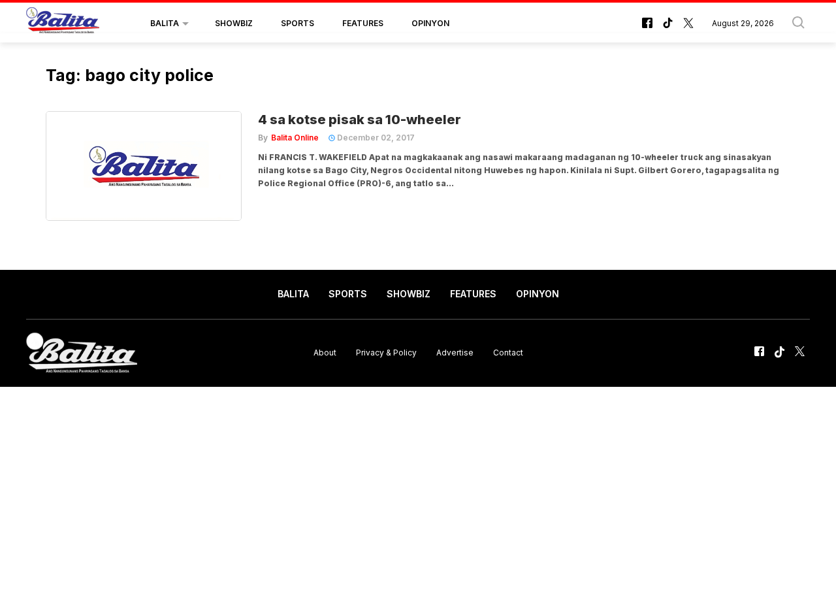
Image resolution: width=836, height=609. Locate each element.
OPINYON (430, 23)
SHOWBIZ (234, 23)
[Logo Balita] (62, 23)
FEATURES (362, 23)
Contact (508, 352)
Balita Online (295, 137)
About (325, 352)
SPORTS (297, 23)
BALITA (164, 23)
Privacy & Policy (386, 352)
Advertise (455, 352)
